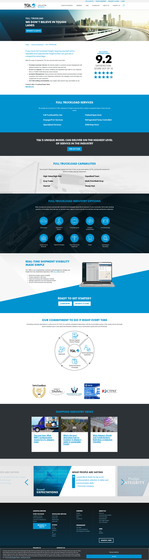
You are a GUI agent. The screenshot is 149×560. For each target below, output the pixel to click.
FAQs (77, 517)
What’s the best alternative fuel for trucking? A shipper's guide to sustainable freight (72, 439)
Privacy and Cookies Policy (12, 557)
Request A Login (82, 304)
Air (52, 532)
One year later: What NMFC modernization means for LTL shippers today (44, 438)
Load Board (79, 518)
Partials (35, 521)
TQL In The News (103, 522)
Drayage (54, 528)
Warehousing (55, 519)
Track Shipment (101, 1)
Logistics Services (67, 5)
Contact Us (116, 5)
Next (121, 481)
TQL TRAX (56, 272)
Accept (114, 556)
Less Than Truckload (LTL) (39, 519)
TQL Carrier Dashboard (82, 529)
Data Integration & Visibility (83, 531)
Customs (54, 530)
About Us (106, 5)
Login (123, 1)
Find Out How (74, 149)
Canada (54, 534)
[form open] (124, 5)
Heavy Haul (55, 517)
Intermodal (54, 521)
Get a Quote (89, 1)
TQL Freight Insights (104, 520)
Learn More (65, 304)
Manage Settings (114, 552)
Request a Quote (34, 31)
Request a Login (113, 1)
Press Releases (103, 518)
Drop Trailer (55, 516)
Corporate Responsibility (105, 515)
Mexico (54, 536)
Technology (96, 5)
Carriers (79, 5)
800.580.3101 (41, 7)
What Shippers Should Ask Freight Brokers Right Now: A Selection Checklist (102, 438)
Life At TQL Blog (103, 517)
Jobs (87, 5)
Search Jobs (106, 540)
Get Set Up (79, 515)
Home (27, 44)
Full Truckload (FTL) (38, 517)
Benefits (101, 533)
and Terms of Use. (26, 557)
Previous (24, 481)
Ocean (53, 526)
